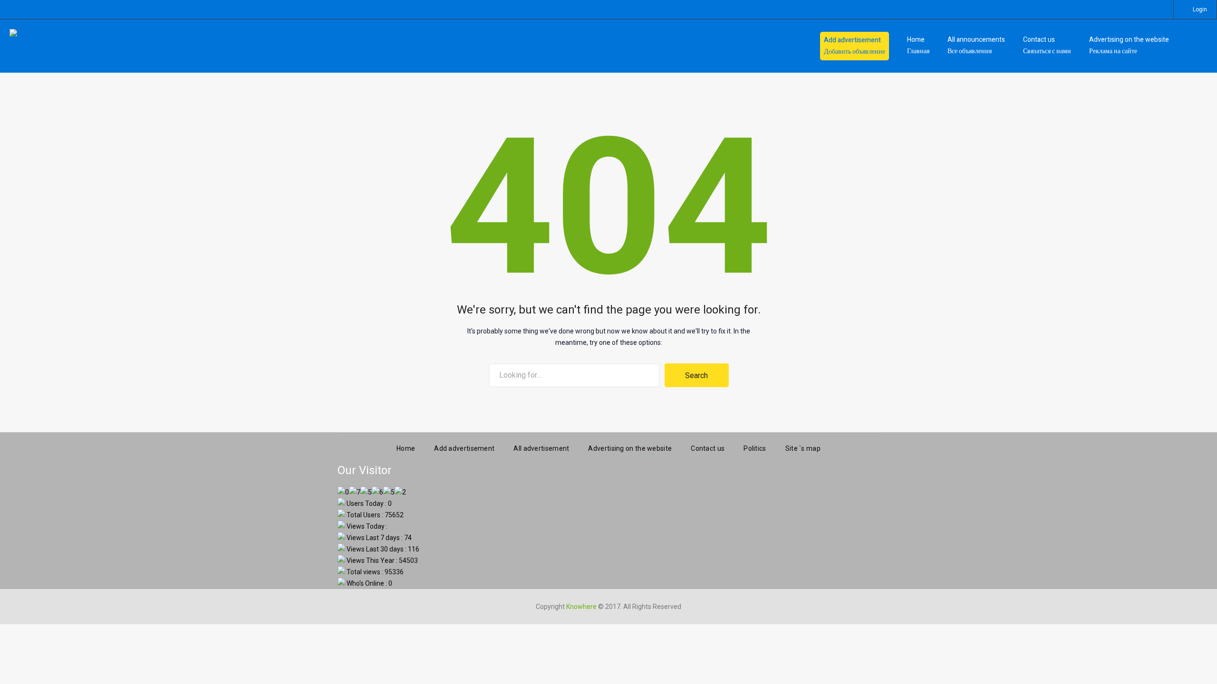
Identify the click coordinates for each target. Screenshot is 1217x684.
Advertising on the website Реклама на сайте (1129, 45)
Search (696, 375)
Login (1200, 9)
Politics (755, 448)
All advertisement (541, 448)
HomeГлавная (918, 45)
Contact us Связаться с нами (1047, 45)
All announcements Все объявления (976, 45)
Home (405, 448)
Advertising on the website (630, 448)
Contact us (707, 448)
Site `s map (803, 448)
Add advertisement (464, 448)
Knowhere (581, 606)
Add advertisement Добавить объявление (854, 46)
